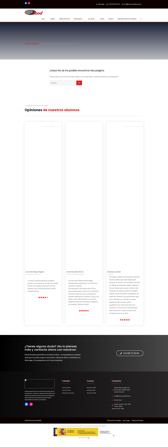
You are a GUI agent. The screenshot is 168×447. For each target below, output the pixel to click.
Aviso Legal (126, 420)
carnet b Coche (66, 390)
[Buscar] (79, 83)
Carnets (52, 19)
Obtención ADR (91, 390)
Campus (102, 19)
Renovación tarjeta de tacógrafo (127, 19)
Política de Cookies (137, 420)
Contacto (111, 19)
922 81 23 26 (118, 400)
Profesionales (78, 19)
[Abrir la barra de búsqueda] (140, 19)
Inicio (43, 19)
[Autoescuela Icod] (38, 12)
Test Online (91, 19)
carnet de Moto (66, 387)
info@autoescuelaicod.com (122, 396)
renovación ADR (91, 393)
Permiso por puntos (64, 19)
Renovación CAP (91, 387)
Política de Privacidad (114, 420)
